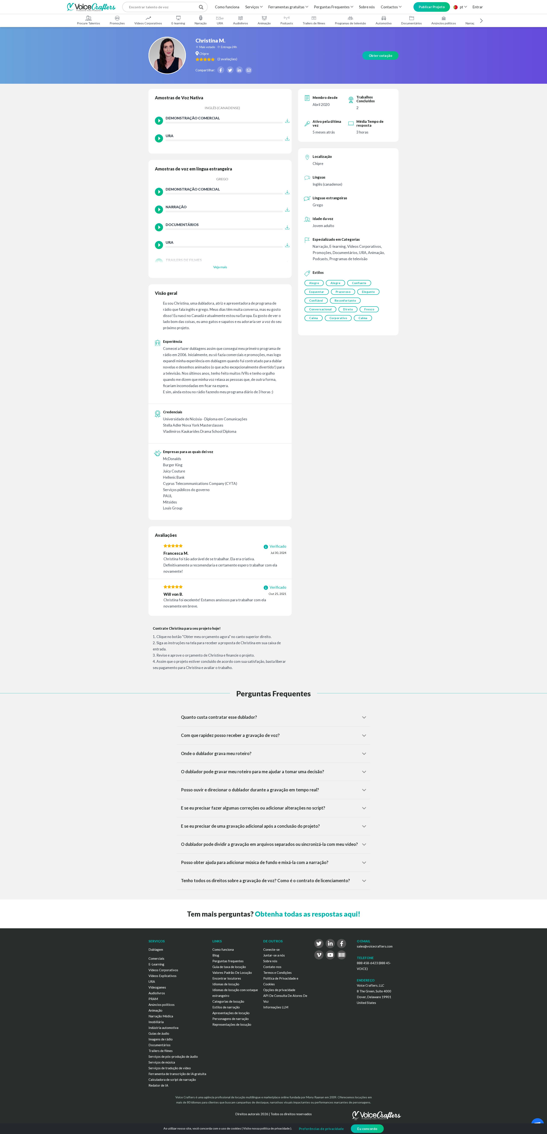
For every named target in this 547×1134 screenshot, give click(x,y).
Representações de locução (231, 1024)
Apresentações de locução (231, 1013)
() (227, 59)
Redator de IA (158, 1085)
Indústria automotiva (163, 1028)
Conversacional (320, 309)
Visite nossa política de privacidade (266, 1128)
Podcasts (286, 23)
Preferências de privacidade (321, 1129)
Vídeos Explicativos (162, 976)
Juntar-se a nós (274, 955)
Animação (264, 23)
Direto (348, 309)
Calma (313, 318)
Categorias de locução (228, 1001)
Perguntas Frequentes (332, 7)
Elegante (368, 291)
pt (461, 7)
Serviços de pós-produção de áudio (173, 1056)
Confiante (359, 283)
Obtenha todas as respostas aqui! (307, 914)
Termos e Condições (277, 972)
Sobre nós (367, 7)
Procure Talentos (88, 23)
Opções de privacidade (279, 990)
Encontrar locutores (226, 978)
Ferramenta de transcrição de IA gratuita (177, 1074)
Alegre (314, 283)
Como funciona (227, 7)
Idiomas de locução (225, 984)
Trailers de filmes (314, 23)
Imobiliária (156, 1022)
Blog (215, 955)
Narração (201, 23)
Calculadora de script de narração (172, 1079)
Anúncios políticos (443, 23)
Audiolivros (240, 23)
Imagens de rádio (161, 1039)
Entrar (478, 7)
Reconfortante (345, 300)
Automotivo (384, 23)
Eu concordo (367, 1129)
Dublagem (156, 949)
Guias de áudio (159, 1033)
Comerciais (156, 958)
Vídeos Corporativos (148, 23)
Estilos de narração (226, 1007)
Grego (222, 179)
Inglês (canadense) (222, 108)
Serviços (252, 7)
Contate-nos (272, 967)
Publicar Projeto (432, 7)
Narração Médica (161, 1016)
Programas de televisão (350, 23)
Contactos (389, 7)
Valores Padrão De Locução (232, 972)
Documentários (411, 23)
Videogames (157, 987)
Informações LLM (275, 1007)
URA (220, 23)
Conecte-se (271, 949)
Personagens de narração (230, 1019)
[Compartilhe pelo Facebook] (220, 69)
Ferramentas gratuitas (286, 7)
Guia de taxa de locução (229, 967)
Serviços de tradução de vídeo (170, 1068)
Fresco (369, 309)
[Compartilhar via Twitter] (230, 69)
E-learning (178, 23)
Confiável (316, 300)
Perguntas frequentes (228, 961)
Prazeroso (343, 291)
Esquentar (316, 291)
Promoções (117, 23)
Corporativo (338, 318)
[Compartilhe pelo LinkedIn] (239, 69)
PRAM (153, 999)
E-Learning (156, 964)
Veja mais (220, 267)
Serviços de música (162, 1062)
